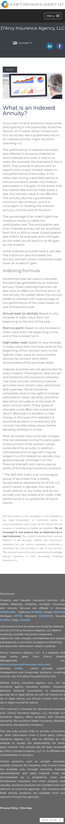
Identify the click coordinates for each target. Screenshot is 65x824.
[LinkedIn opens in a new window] (49, 48)
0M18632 (36, 612)
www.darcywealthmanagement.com (25, 664)
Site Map (26, 808)
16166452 (59, 612)
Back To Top (50, 820)
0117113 (18, 616)
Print (10, 69)
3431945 (5, 620)
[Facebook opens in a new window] (59, 48)
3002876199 (7, 612)
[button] (52, 16)
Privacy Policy (9, 808)
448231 (25, 620)
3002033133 (46, 616)
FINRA (18, 668)
